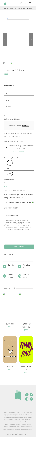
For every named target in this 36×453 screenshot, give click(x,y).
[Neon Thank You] (26, 337)
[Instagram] (27, 399)
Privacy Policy (15, 433)
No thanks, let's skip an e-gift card (15, 190)
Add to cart (19, 246)
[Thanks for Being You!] (26, 294)
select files (25, 125)
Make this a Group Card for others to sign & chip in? (21, 147)
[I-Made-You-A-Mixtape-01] (18, 40)
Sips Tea (10, 323)
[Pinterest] (31, 399)
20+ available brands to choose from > (18, 203)
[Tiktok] (31, 394)
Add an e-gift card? (11, 158)
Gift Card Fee (9, 179)
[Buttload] (10, 337)
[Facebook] (27, 394)
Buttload (10, 366)
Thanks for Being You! (26, 325)
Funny (11, 254)
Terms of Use (21, 433)
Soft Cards (11, 332)
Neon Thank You (26, 368)
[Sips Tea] (10, 294)
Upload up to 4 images (12, 119)
